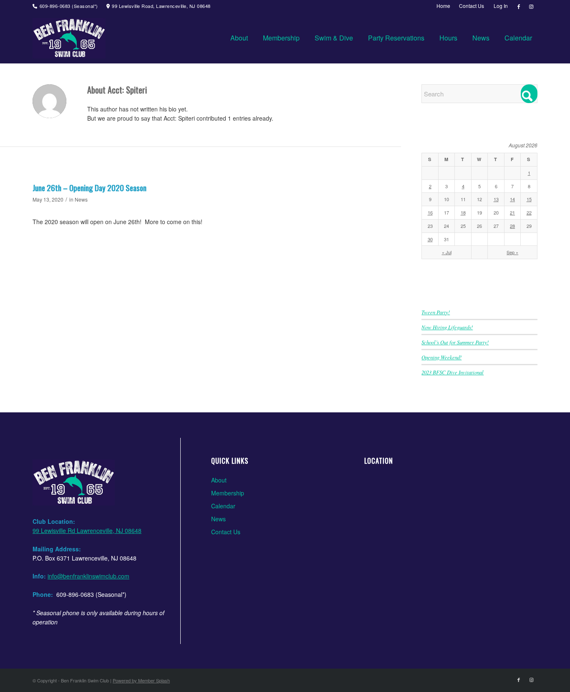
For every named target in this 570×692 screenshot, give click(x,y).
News (81, 199)
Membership (227, 493)
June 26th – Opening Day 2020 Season (89, 187)
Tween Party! (435, 312)
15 (529, 199)
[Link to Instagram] (531, 6)
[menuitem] (443, 6)
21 (512, 212)
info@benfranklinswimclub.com (88, 576)
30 (430, 239)
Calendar (223, 506)
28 (512, 225)
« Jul (446, 252)
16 (430, 212)
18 (463, 212)
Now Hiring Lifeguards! (447, 327)
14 (512, 199)
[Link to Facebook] (518, 6)
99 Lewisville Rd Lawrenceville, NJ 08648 (87, 530)
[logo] (69, 38)
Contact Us (225, 532)
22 (529, 212)
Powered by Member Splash (141, 680)
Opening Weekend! (441, 357)
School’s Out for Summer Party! (455, 342)
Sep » (512, 252)
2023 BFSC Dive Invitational (452, 372)
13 (496, 199)
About (219, 480)
